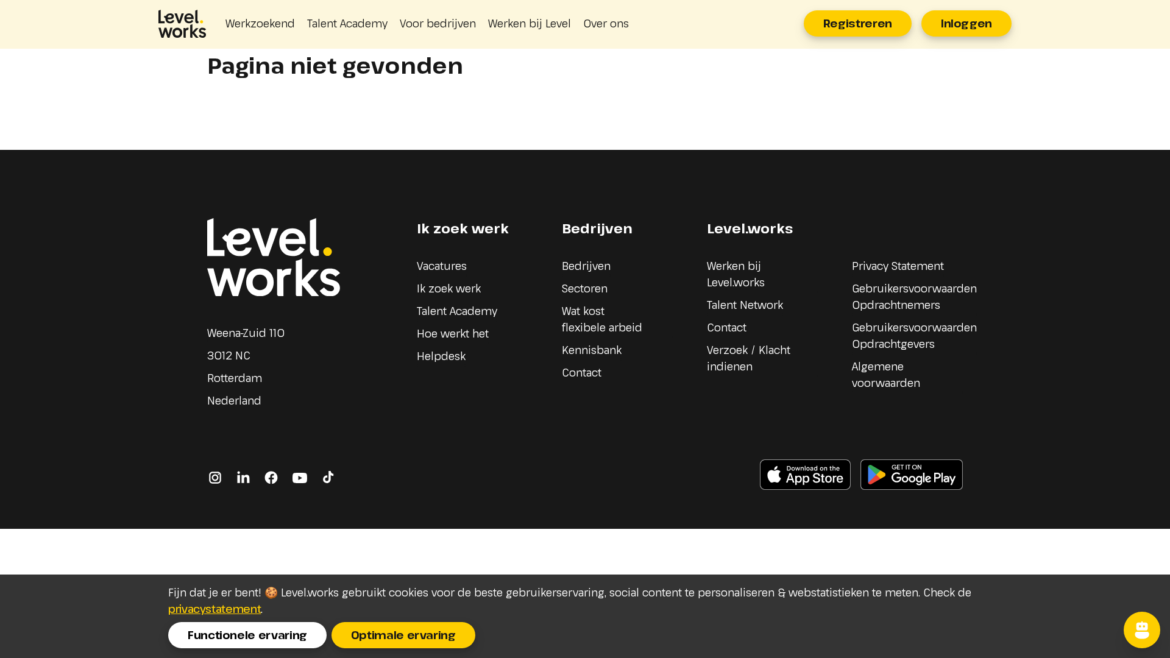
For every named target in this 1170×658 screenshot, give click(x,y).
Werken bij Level (529, 23)
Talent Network (745, 304)
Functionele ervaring (247, 635)
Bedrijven (586, 265)
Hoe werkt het (453, 333)
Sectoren (585, 288)
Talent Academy (347, 23)
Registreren (857, 23)
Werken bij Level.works (736, 273)
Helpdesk (441, 355)
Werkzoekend (260, 23)
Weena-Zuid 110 (246, 332)
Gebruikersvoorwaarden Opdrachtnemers (914, 296)
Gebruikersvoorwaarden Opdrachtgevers (914, 335)
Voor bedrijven (438, 23)
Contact (581, 372)
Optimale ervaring (403, 635)
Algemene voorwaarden (886, 374)
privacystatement (214, 608)
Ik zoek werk (449, 288)
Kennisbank (592, 349)
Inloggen (966, 23)
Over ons (606, 23)
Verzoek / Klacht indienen (748, 357)
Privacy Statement (898, 265)
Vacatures (442, 265)
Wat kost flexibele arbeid (602, 318)
